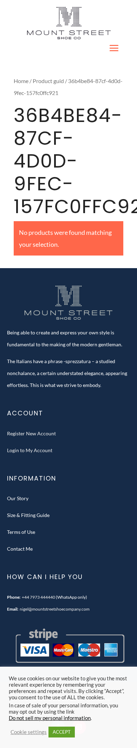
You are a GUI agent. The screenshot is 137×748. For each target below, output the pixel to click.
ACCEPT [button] (62, 732)
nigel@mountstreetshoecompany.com (55, 609)
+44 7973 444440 (38, 597)
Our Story (17, 498)
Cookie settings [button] (29, 732)
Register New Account (31, 433)
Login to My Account (29, 450)
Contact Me (20, 549)
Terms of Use (21, 532)
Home (21, 81)
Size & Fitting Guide (28, 515)
